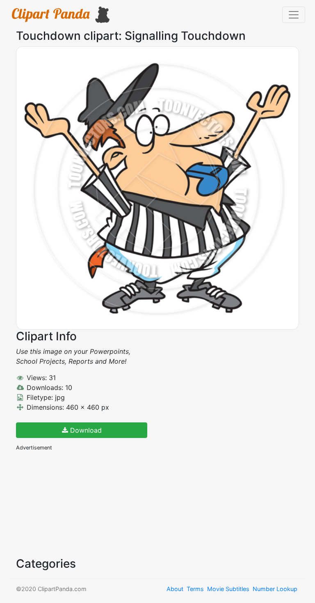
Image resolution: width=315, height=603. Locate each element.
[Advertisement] (77, 503)
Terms (195, 588)
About (175, 588)
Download (85, 430)
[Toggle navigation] (293, 15)
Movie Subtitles (228, 588)
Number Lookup (275, 588)
